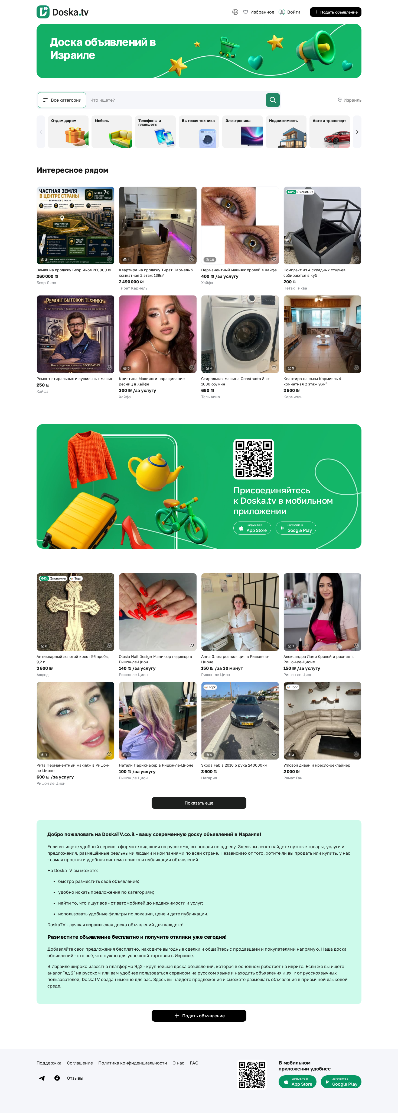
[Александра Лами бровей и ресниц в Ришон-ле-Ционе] (322, 625)
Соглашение (80, 1063)
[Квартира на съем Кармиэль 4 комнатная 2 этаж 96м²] (322, 347)
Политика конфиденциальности (132, 1063)
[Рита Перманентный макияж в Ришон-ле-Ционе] (76, 734)
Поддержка (49, 1063)
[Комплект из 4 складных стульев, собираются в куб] (322, 238)
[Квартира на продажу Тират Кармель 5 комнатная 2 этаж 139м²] (158, 238)
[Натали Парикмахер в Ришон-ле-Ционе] (158, 731)
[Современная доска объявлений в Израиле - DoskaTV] (63, 11)
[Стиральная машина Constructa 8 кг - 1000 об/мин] (240, 347)
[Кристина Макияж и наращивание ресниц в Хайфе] (158, 347)
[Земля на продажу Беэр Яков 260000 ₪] (76, 235)
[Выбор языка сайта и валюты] (235, 12)
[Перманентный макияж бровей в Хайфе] (240, 235)
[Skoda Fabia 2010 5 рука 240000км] (240, 731)
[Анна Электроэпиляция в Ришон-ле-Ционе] (240, 625)
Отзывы (75, 1078)
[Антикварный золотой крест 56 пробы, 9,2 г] (76, 625)
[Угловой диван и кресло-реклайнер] (322, 731)
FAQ (194, 1063)
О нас (178, 1063)
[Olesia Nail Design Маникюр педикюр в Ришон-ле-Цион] (158, 625)
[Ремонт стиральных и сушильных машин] (76, 344)
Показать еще (199, 803)
